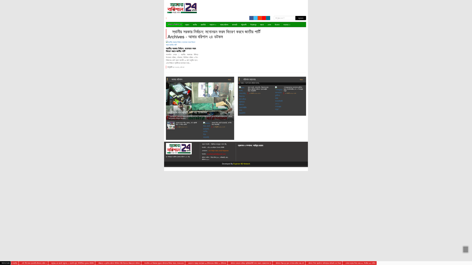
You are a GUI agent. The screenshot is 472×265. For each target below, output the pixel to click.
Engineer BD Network (241, 163)
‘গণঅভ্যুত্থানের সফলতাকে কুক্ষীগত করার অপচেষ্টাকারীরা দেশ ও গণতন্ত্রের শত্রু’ (293, 89)
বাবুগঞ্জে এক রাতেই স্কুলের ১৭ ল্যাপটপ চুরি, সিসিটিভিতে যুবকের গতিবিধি (64, 263)
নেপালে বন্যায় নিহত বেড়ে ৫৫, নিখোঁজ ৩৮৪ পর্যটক (353, 263)
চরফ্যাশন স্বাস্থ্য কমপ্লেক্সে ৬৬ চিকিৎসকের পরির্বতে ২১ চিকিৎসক (199, 263)
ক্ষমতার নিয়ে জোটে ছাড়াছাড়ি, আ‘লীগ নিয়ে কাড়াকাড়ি (221, 123)
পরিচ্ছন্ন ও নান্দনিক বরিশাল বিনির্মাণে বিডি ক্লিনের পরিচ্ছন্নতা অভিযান (111, 263)
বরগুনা (262, 24)
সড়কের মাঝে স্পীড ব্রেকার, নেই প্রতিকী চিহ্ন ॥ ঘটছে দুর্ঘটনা (186, 123)
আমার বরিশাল (224, 24)
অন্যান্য (286, 24)
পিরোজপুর (253, 24)
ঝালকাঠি (234, 24)
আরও (230, 79)
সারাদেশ (212, 24)
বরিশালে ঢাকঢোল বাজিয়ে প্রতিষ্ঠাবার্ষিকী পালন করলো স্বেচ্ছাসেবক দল (243, 263)
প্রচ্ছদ (187, 24)
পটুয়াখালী (243, 24)
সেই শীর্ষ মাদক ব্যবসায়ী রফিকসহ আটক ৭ (26, 263)
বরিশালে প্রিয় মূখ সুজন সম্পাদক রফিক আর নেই (282, 263)
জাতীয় (195, 24)
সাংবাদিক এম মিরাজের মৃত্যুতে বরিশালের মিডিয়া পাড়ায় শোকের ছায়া (156, 263)
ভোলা (269, 24)
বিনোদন (277, 24)
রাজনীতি (203, 24)
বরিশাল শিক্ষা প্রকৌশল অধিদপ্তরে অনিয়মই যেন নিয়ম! (317, 263)
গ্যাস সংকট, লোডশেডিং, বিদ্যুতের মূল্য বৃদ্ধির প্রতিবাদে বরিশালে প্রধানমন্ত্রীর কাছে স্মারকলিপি (258, 89)
